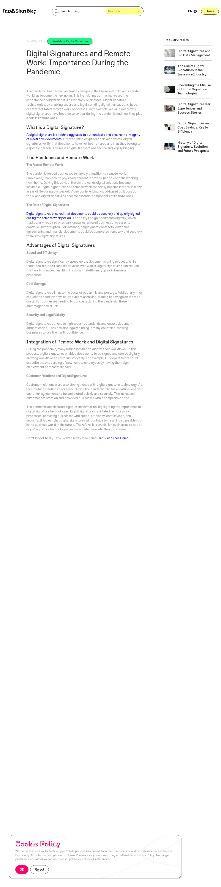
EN (190, 11)
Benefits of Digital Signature (70, 41)
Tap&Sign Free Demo (113, 438)
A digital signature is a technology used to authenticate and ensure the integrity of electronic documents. (83, 136)
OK (22, 869)
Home (210, 11)
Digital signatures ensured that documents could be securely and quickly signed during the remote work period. (83, 215)
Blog (35, 41)
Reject (39, 869)
